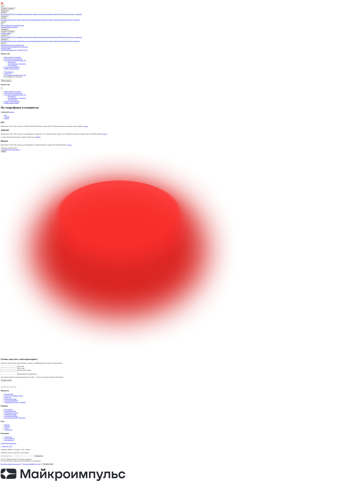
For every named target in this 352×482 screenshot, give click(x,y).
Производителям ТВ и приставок (69, 41)
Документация (5, 27)
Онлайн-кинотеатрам (27, 41)
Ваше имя (21, 366)
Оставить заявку (6, 48)
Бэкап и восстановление (12, 67)
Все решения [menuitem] (5, 20)
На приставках (12, 65)
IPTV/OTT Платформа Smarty (19, 37)
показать (11, 112)
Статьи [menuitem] (14, 25)
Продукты (4, 11)
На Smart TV (12, 62)
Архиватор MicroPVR (54, 37)
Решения (3, 16)
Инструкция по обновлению (13, 59)
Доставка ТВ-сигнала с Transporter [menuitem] (71, 14)
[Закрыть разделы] (12, 81)
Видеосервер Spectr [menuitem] (41, 14)
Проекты (9, 45)
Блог (2, 22)
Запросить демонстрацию (8, 387)
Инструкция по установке (12, 57)
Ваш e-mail (21, 368)
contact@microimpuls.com (8, 50)
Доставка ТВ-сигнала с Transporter (71, 37)
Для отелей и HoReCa (52, 41)
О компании (14, 27)
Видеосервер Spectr (41, 37)
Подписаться (39, 456)
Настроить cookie (6, 380)
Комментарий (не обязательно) (27, 374)
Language (4, 29)
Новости (3, 45)
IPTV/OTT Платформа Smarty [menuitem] (19, 14)
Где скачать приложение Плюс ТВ (15, 60)
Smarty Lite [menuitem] (31, 14)
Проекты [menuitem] (9, 25)
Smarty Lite (31, 37)
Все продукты (5, 37)
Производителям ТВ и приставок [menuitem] (69, 20)
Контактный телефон (24, 370)
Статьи (14, 45)
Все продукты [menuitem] (5, 14)
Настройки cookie (48, 464)
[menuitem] (4, 8)
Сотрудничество (23, 47)
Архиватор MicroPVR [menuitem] (54, 14)
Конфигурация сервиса (11, 69)
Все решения (5, 41)
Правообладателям (39, 41)
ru (1, 6)
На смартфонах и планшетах (17, 64)
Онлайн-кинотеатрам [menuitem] (27, 20)
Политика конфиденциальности (11, 464)
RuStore (38, 137)
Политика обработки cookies (32, 464)
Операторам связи (14, 41)
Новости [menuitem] (3, 25)
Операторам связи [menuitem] (14, 20)
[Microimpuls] (10, 4)
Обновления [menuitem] (20, 25)
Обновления (20, 45)
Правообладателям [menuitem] (39, 20)
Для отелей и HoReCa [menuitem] (52, 20)
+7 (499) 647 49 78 (21, 50)
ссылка (86, 126)
